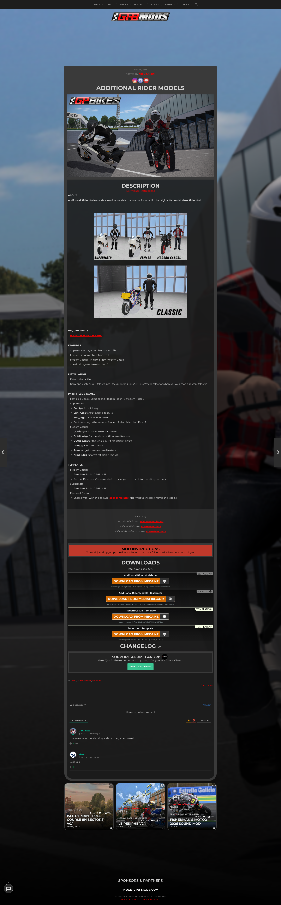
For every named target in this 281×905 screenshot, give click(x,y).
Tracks (138, 4)
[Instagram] (135, 80)
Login (208, 705)
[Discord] (140, 80)
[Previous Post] (3, 452)
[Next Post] (277, 452)
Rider (153, 4)
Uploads (96, 680)
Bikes (122, 4)
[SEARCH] (196, 4)
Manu (82, 754)
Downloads (132, 190)
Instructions (148, 190)
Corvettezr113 (87, 730)
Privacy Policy (130, 899)
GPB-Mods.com (146, 889)
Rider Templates (118, 497)
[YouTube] (146, 80)
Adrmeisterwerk (151, 526)
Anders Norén (134, 897)
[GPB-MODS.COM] (140, 16)
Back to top (207, 685)
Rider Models (84, 680)
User (95, 4)
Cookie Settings (151, 899)
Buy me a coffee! (140, 666)
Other (169, 4)
